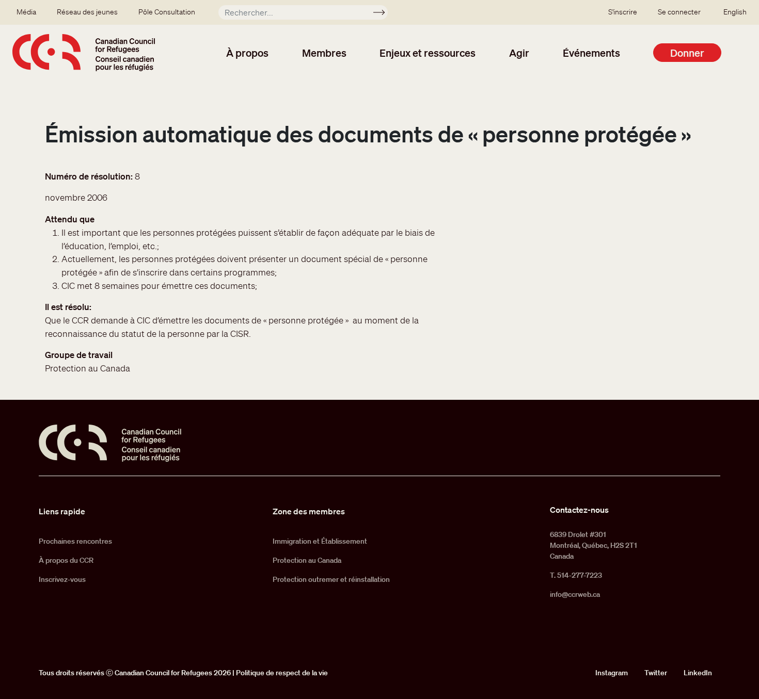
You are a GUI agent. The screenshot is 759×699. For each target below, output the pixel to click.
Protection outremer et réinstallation (331, 579)
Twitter (655, 672)
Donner (687, 52)
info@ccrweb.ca (575, 594)
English (735, 12)
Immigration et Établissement (320, 541)
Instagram (611, 672)
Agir (519, 52)
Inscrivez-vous (62, 579)
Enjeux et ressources (428, 52)
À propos (247, 52)
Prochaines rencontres (75, 541)
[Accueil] (83, 52)
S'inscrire (622, 12)
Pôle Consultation (166, 12)
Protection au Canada (307, 560)
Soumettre (383, 14)
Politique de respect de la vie (282, 672)
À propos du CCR (66, 560)
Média (26, 12)
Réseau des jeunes (87, 12)
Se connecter (679, 12)
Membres (324, 52)
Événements (591, 52)
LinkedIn (698, 672)
